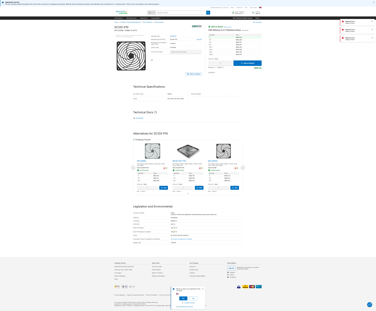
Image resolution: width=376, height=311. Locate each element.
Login (236, 12)
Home (116, 22)
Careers (192, 273)
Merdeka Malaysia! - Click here (219, 7)
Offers (232, 7)
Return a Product (157, 273)
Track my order (157, 266)
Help (246, 7)
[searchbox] (180, 13)
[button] (119, 18)
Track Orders (253, 7)
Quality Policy (194, 270)
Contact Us (239, 7)
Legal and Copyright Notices (135, 295)
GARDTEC (173, 36)
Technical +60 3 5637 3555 (123, 270)
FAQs (116, 279)
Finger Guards (159, 22)
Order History (156, 270)
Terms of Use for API (165, 295)
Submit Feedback (120, 276)
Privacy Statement (119, 295)
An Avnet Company (120, 302)
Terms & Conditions (152, 295)
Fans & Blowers (147, 22)
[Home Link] (121, 12)
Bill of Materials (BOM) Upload (242, 18)
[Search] (208, 13)
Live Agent (117, 273)
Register (241, 12)
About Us (193, 266)
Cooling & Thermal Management (130, 22)
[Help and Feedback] (369, 304)
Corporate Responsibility (197, 276)
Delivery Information (158, 276)
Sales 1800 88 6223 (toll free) (124, 266)
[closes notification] (373, 2)
